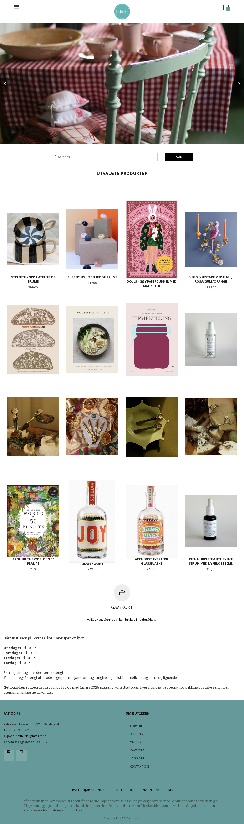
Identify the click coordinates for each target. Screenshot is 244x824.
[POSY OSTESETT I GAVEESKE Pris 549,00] (33, 426)
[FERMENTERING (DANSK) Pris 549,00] (152, 339)
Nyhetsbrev (164, 790)
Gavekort (137, 750)
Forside (136, 726)
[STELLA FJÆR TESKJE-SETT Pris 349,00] (92, 426)
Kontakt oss (140, 766)
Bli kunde (137, 734)
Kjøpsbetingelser (96, 790)
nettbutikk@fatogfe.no (31, 736)
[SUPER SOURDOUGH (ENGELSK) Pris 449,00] (33, 339)
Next (239, 83)
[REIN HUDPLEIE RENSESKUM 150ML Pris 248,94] (211, 339)
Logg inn (137, 758)
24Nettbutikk (131, 818)
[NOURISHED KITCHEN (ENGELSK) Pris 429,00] (92, 339)
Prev (5, 83)
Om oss (135, 742)
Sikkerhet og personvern (133, 790)
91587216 (24, 730)
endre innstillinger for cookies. (60, 810)
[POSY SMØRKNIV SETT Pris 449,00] (152, 426)
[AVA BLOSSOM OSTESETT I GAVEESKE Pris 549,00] (211, 426)
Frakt (75, 790)
